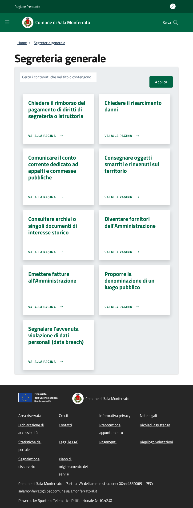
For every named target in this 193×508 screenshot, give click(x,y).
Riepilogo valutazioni (156, 442)
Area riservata (29, 415)
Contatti (65, 425)
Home (22, 43)
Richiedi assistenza (155, 425)
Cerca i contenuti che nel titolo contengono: (57, 77)
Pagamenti (108, 442)
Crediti (64, 415)
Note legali (148, 415)
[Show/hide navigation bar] (7, 22)
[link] (46, 135)
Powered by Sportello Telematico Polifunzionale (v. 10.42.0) (65, 500)
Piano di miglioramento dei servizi (73, 466)
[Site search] (175, 22)
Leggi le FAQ (69, 442)
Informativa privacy (114, 415)
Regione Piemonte (27, 6)
